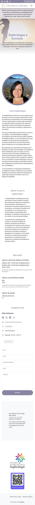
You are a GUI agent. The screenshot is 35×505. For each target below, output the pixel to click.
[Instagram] (4, 1)
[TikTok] (9, 1)
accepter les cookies (14, 417)
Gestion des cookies (15, 497)
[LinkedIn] (7, 1)
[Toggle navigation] (31, 5)
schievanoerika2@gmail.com (13, 322)
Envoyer (17, 392)
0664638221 (8, 326)
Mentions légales (27, 497)
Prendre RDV (29, 1)
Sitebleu (22, 502)
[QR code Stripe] (17, 481)
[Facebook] (2, 1)
